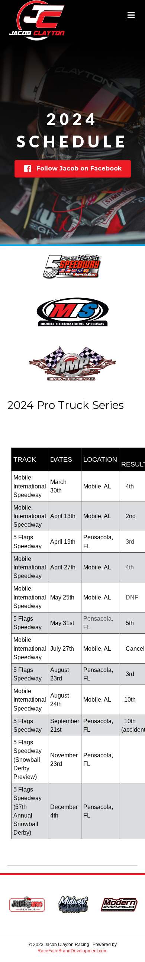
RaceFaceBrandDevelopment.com (72, 950)
